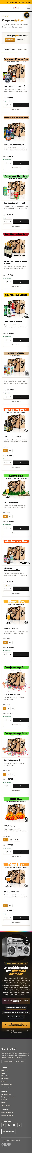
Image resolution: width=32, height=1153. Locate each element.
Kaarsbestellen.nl (7, 1112)
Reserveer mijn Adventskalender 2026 (17, 1024)
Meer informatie (16, 109)
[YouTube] (19, 1125)
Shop (3, 1073)
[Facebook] (9, 1125)
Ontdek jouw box (8, 1131)
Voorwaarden (5, 1105)
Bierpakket (5, 1076)
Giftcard (4, 1081)
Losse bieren (22, 49)
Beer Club (4, 1070)
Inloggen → (9, 39)
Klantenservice (6, 1094)
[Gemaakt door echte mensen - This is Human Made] (6, 1145)
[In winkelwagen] (21, 105)
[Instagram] (3, 1125)
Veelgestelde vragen (8, 1097)
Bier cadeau (5, 1078)
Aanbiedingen (6, 1087)
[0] (27, 15)
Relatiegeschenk (6, 1084)
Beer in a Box (3, 8)
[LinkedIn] (14, 1125)
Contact (21, 2)
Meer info (20, 39)
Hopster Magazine (7, 1115)
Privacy (3, 1102)
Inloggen (28, 2)
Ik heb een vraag (12, 2)
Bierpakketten (9, 49)
